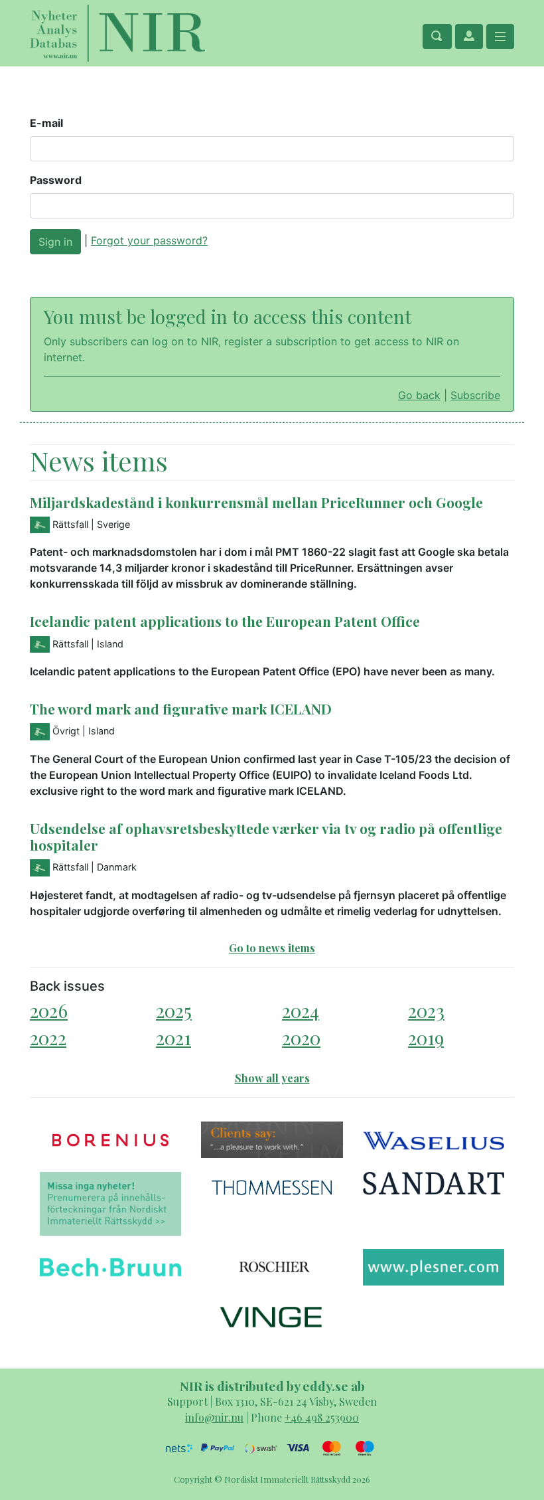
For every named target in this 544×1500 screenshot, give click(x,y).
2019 (426, 1037)
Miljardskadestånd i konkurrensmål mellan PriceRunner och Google (256, 502)
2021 (173, 1037)
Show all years (272, 1078)
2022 (48, 1037)
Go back (419, 395)
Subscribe (475, 395)
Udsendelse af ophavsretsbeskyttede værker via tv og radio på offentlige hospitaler (266, 836)
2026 (49, 1010)
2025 (174, 1010)
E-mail (46, 122)
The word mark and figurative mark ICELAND (181, 708)
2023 (426, 1010)
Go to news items (272, 948)
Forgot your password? (149, 240)
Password (56, 180)
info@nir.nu (214, 1417)
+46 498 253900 (322, 1417)
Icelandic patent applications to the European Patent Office (225, 621)
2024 (300, 1010)
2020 (301, 1037)
